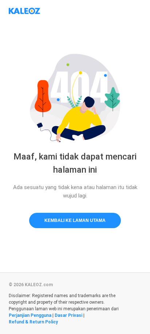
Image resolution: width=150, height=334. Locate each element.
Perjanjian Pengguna (30, 315)
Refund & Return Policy (33, 322)
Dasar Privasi (68, 315)
